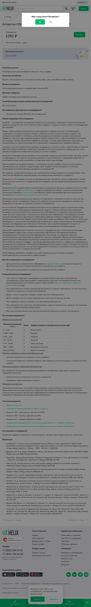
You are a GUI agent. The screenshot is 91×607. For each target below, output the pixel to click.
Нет (50, 22)
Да (40, 22)
